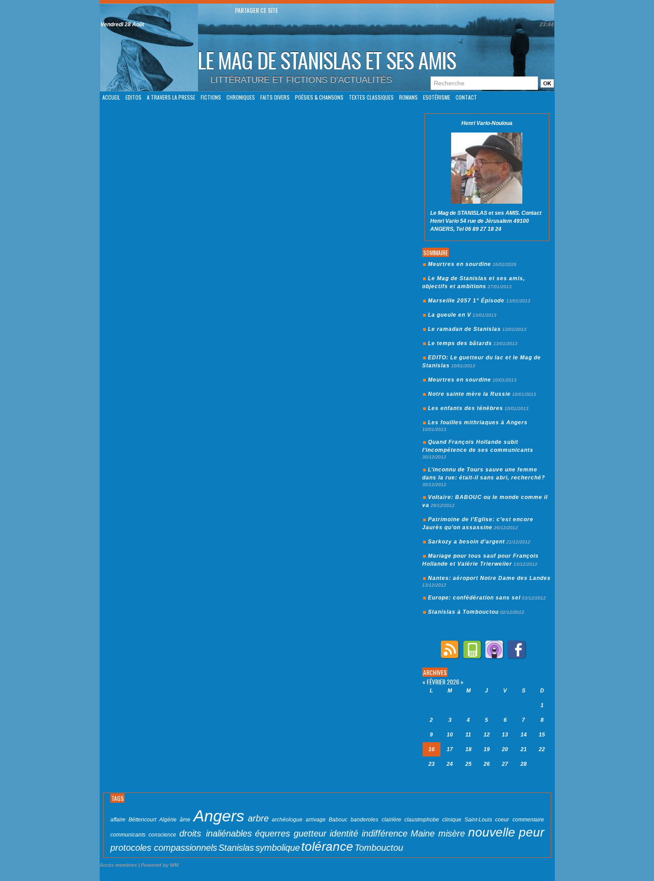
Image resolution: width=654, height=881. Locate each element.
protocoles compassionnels (163, 848)
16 (431, 749)
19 (487, 749)
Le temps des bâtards (460, 343)
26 (487, 764)
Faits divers (275, 97)
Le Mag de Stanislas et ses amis (327, 60)
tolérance (327, 846)
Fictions (211, 97)
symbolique (277, 848)
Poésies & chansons (319, 97)
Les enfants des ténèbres (465, 408)
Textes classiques (371, 97)
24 (450, 764)
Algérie (168, 820)
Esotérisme (436, 97)
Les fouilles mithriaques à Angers (478, 422)
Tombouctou (379, 848)
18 (468, 749)
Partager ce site (256, 10)
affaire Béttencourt (133, 820)
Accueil (111, 97)
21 (524, 749)
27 (505, 764)
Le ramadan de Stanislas (464, 329)
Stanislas (236, 848)
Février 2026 (443, 681)
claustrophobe (421, 820)
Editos (133, 97)
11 (468, 735)
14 (524, 735)
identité (344, 833)
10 (450, 735)
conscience (162, 835)
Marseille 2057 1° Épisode (467, 301)
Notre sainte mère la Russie (469, 394)
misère (451, 833)
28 (524, 764)
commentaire (528, 820)
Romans (408, 97)
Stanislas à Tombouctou (463, 612)
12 (487, 735)
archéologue (287, 820)
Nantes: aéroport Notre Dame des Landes (489, 578)
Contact (466, 97)
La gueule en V (449, 315)
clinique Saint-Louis (467, 820)
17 (450, 749)
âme (185, 820)
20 (505, 749)
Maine (423, 833)
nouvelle (491, 832)
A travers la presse (171, 97)
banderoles (364, 820)
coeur (502, 820)
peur (531, 832)
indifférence (385, 833)
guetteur (310, 833)
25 (468, 764)
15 (542, 735)
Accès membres (118, 865)
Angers (219, 816)
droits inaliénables (215, 833)
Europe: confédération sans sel (474, 598)
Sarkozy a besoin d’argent (466, 542)
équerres (272, 833)
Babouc (338, 820)
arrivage (316, 820)
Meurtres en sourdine (459, 264)
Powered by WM (159, 865)
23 (431, 764)
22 (542, 749)
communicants (127, 835)
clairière (391, 820)
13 (505, 735)
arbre (258, 818)
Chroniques (240, 97)
